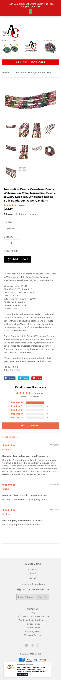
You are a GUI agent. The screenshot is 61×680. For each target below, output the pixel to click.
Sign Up (42, 597)
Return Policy (33, 627)
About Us (33, 569)
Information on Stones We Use (33, 616)
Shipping (8, 214)
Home (5, 72)
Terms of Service (32, 635)
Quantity (8, 236)
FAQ (33, 612)
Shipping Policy (33, 631)
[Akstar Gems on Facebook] (26, 645)
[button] (10, 205)
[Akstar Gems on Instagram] (37, 645)
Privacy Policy (33, 624)
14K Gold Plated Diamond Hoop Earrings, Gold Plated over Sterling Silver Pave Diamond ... (31, 669)
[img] (8, 445)
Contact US (33, 609)
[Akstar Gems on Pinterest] (32, 645)
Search (32, 573)
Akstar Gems (34, 653)
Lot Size (8, 222)
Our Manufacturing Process (33, 620)
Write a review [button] (30, 425)
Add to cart (22, 675)
